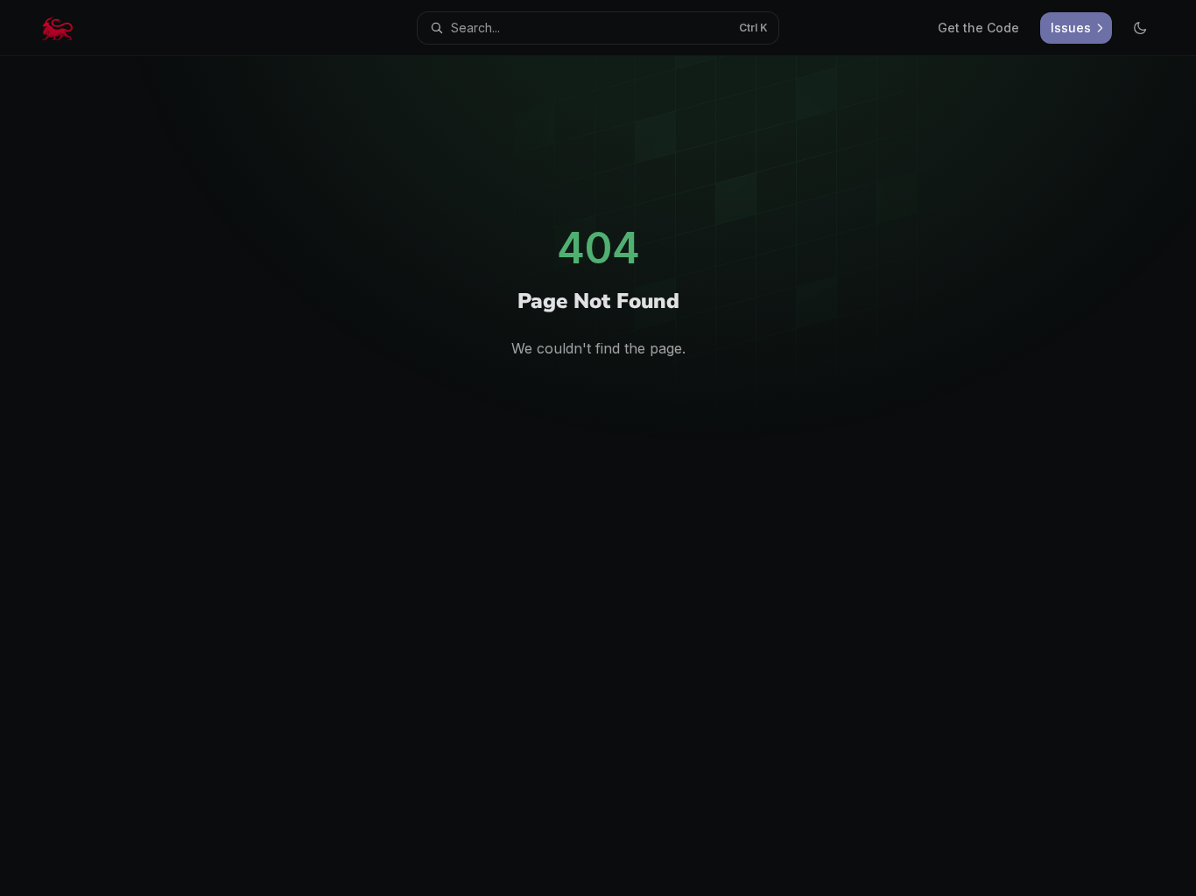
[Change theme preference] (1140, 28)
